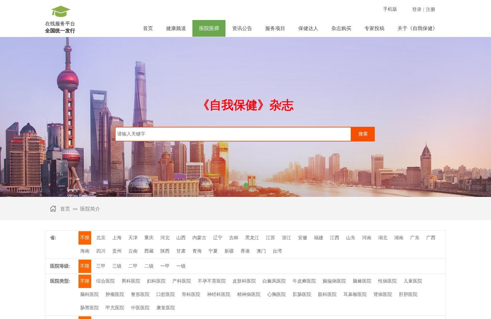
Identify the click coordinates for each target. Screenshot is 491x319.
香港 (245, 251)
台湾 (277, 251)
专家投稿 (374, 28)
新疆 (229, 251)
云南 (133, 251)
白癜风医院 (274, 281)
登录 (417, 9)
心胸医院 (276, 294)
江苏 (270, 237)
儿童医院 (412, 281)
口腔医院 (165, 294)
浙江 (286, 237)
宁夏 (213, 251)
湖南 (398, 237)
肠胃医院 (89, 307)
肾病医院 (382, 294)
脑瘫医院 (362, 281)
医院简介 (90, 209)
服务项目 (275, 28)
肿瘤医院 (115, 294)
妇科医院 (156, 281)
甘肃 (181, 251)
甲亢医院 (115, 307)
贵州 (117, 251)
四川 (101, 251)
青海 (197, 251)
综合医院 (105, 281)
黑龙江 (252, 237)
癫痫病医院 (334, 281)
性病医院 (387, 281)
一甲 (165, 266)
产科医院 (181, 281)
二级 (149, 266)
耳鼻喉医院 (355, 294)
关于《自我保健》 (417, 28)
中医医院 (140, 307)
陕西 (165, 251)
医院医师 (209, 28)
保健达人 (308, 28)
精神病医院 (249, 294)
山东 (350, 237)
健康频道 (176, 28)
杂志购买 (341, 28)
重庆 (149, 237)
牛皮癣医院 (304, 281)
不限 (85, 237)
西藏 (149, 251)
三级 (117, 266)
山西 (181, 237)
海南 (85, 251)
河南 (366, 237)
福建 (318, 237)
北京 (101, 237)
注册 (430, 9)
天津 (133, 237)
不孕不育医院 (212, 281)
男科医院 (131, 281)
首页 (148, 28)
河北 (165, 237)
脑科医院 (89, 294)
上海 (117, 237)
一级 (181, 266)
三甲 (101, 266)
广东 (415, 237)
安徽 (302, 237)
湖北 (382, 237)
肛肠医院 (302, 294)
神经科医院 (218, 294)
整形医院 (140, 294)
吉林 (233, 237)
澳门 (261, 251)
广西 (431, 237)
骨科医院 (191, 294)
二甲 (133, 266)
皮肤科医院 (244, 281)
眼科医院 (327, 294)
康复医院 (165, 307)
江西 (334, 237)
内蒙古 (199, 237)
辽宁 (217, 237)
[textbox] (233, 134)
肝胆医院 (408, 294)
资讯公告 (242, 28)
